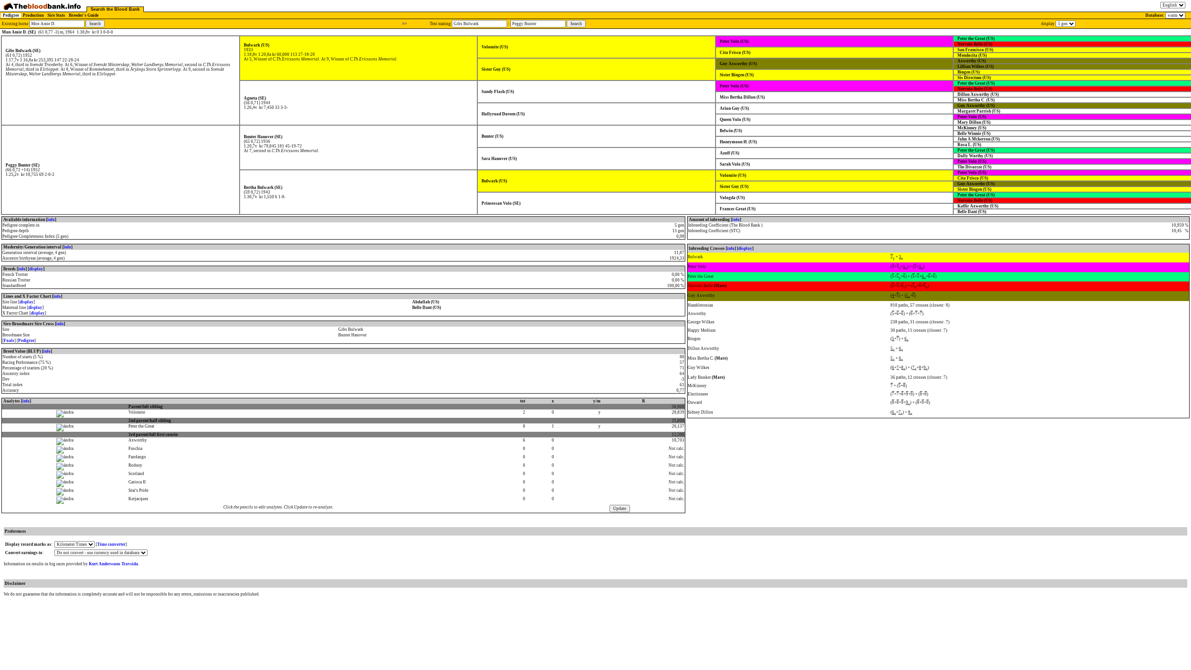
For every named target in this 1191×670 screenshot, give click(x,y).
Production (33, 15)
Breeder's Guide (84, 15)
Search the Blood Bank (115, 9)
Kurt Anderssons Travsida (113, 564)
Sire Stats (56, 15)
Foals (9, 340)
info (51, 219)
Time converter (111, 544)
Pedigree (11, 15)
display (36, 269)
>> (404, 23)
